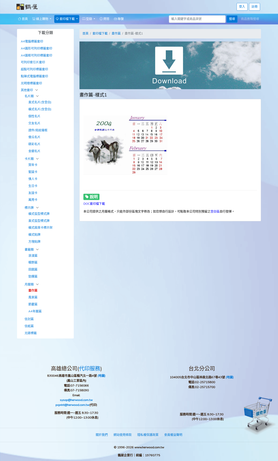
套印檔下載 (100, 33)
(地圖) (102, 376)
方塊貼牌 (34, 242)
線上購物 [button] (42, 19)
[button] (36, 90)
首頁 (24, 19)
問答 (106, 19)
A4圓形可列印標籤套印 (36, 48)
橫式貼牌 (34, 235)
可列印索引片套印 (33, 62)
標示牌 (29, 208)
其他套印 (27, 90)
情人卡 (32, 179)
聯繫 (120, 19)
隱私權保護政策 (147, 435)
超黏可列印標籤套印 (34, 69)
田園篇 (32, 269)
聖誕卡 (32, 172)
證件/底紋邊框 (37, 130)
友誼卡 (32, 193)
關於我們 (102, 435)
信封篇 (29, 319)
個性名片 (34, 116)
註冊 (255, 7)
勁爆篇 (32, 276)
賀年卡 (32, 165)
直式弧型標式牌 (39, 221)
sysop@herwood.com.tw (76, 400)
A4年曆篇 (35, 311)
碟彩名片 (34, 144)
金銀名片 (34, 151)
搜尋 (232, 19)
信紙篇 (29, 326)
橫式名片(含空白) (39, 109)
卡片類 (29, 159)
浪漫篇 (32, 256)
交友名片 (34, 123)
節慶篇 (32, 304)
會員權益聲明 (173, 435)
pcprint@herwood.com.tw (72, 405)
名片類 (29, 96)
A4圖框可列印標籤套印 (36, 55)
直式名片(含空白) (39, 102)
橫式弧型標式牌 (39, 214)
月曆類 (29, 284)
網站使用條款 (122, 435)
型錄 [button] (89, 19)
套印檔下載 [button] (67, 19)
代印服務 (89, 368)
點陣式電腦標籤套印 (34, 76)
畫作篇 (32, 290)
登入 (242, 7)
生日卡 (32, 186)
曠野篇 (32, 262)
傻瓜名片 (34, 137)
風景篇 (32, 297)
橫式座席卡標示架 (40, 228)
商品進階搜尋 (250, 19)
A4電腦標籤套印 (32, 41)
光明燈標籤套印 (31, 83)
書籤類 (29, 250)
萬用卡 (32, 200)
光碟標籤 (31, 333)
